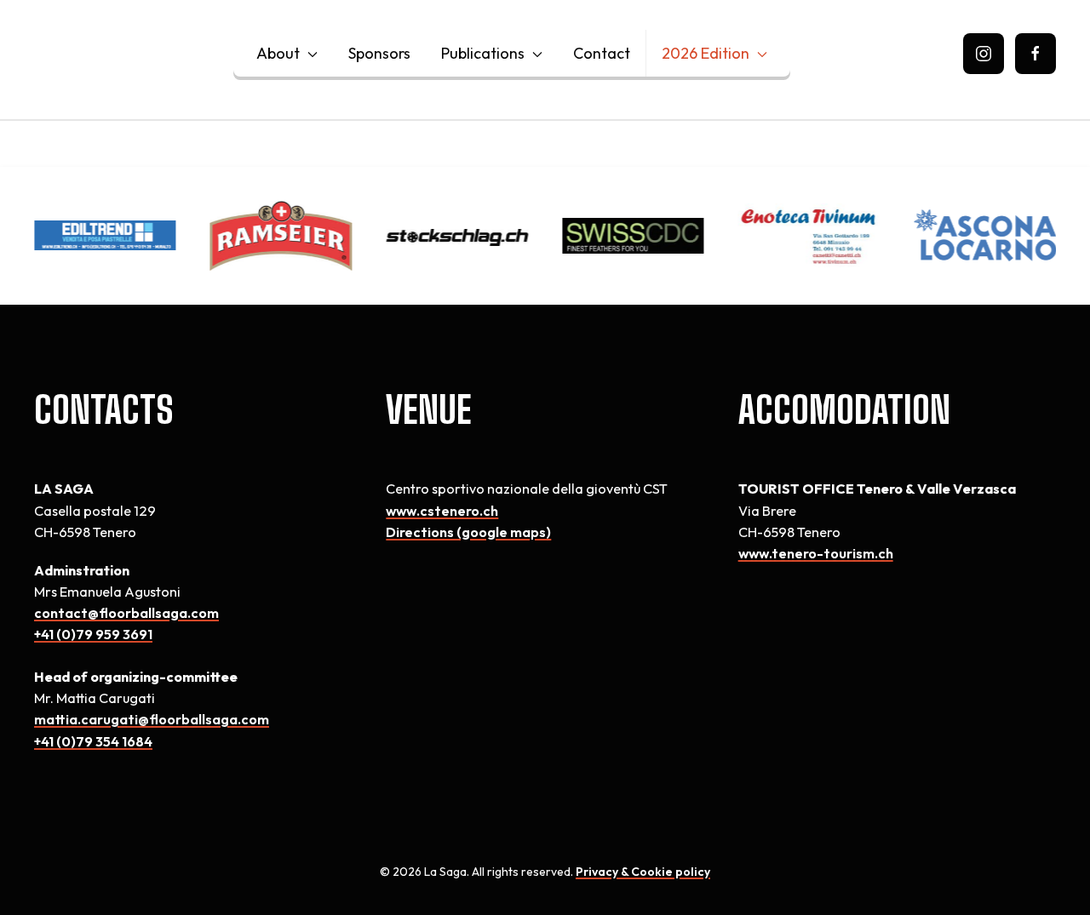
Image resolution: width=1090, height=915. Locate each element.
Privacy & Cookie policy (643, 871)
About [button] (278, 53)
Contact (601, 53)
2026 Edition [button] (705, 53)
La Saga (121, 53)
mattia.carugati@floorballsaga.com (151, 719)
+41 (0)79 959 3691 (93, 634)
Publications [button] (483, 53)
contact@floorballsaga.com (126, 612)
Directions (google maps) (468, 531)
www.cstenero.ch (442, 510)
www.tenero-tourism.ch (815, 553)
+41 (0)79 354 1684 (93, 741)
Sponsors (379, 53)
